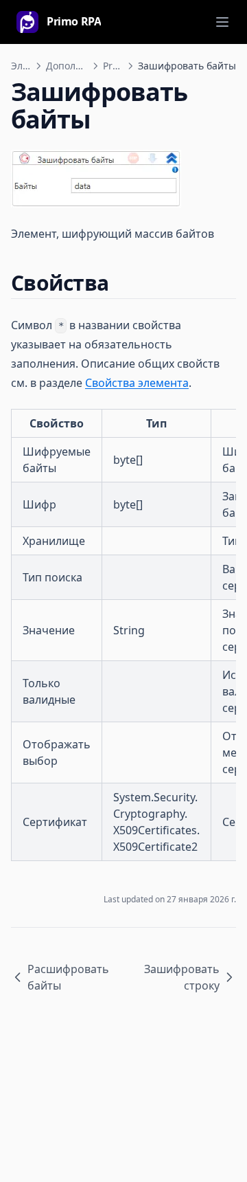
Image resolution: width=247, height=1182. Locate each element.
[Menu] (222, 22)
